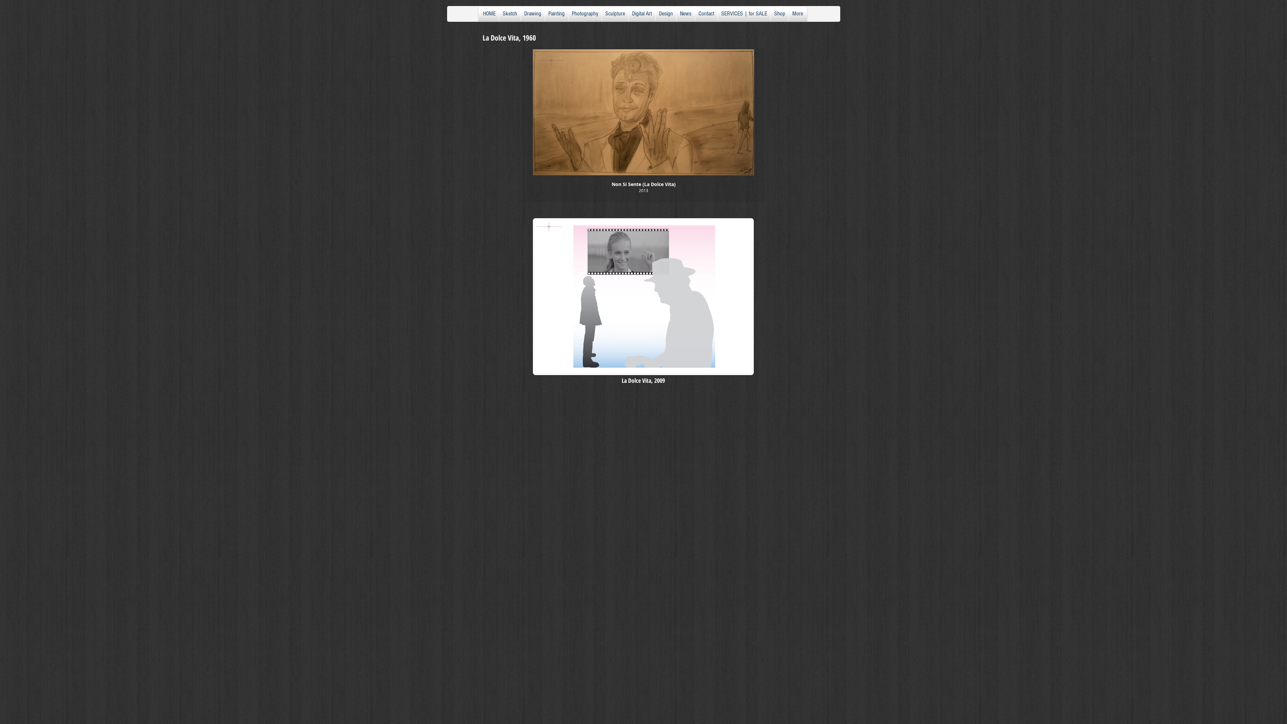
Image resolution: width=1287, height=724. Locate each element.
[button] (643, 125)
